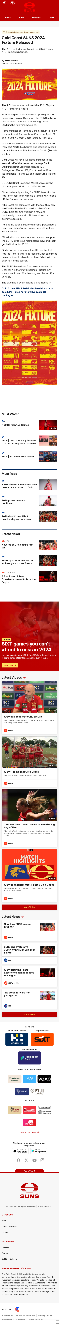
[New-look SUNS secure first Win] (29, 545)
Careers (5, 1247)
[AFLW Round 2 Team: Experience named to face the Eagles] (29, 578)
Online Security (35, 1319)
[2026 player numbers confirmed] (29, 501)
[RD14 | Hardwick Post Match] (29, 457)
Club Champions (9, 1226)
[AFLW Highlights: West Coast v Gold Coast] (29, 875)
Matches (36, 17)
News (8, 17)
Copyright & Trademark (13, 1319)
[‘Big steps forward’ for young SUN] (29, 999)
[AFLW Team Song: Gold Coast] (29, 761)
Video (21, 17)
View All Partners (27, 1132)
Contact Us (7, 1315)
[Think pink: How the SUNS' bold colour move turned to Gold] (29, 485)
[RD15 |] (29, 441)
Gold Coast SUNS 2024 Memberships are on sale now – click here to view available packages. (28, 292)
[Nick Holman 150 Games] (29, 425)
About (4, 1220)
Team (51, 17)
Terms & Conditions (25, 1315)
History (5, 1232)
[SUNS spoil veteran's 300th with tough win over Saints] (29, 561)
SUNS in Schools (9, 1259)
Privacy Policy (44, 1206)
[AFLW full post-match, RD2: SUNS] (29, 707)
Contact (5, 1253)
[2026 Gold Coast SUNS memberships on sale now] (29, 517)
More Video (29, 907)
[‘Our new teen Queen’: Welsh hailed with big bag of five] (29, 818)
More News (29, 1014)
